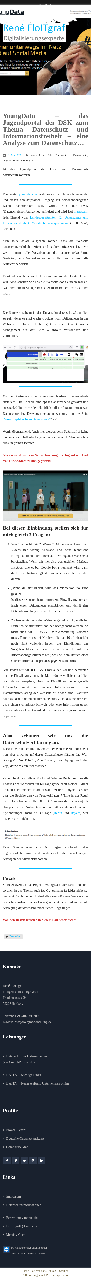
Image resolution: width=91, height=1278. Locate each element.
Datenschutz (80, 155)
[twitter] (24, 1160)
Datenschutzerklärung (27, 742)
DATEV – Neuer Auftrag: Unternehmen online (37, 1083)
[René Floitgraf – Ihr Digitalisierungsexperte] (34, 32)
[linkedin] (42, 1160)
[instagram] (33, 1160)
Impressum (81, 211)
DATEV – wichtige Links (23, 1075)
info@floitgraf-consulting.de (33, 1022)
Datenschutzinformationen (23, 1205)
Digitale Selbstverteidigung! (19, 160)
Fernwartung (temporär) (22, 1217)
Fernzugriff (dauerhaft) (21, 1226)
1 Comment (59, 155)
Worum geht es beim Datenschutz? (27, 419)
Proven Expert (15, 1130)
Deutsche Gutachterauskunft (25, 1138)
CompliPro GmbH (18, 1147)
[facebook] (7, 1160)
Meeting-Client (16, 1234)
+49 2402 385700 (27, 1016)
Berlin (58, 813)
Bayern (75, 813)
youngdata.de (28, 194)
